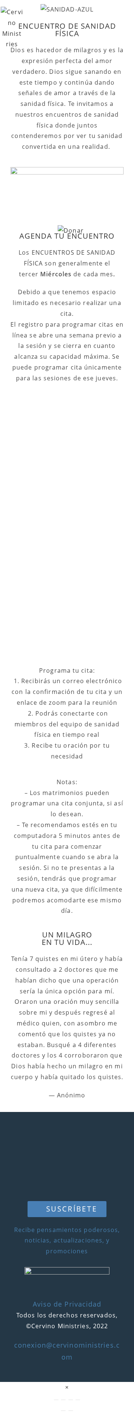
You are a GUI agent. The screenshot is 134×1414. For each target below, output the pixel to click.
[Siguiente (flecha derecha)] (70, 1410)
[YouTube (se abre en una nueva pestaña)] (121, 20)
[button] (67, 1209)
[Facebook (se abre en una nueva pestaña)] (93, 20)
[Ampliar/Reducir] (56, 1400)
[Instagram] (67, 1158)
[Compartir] (70, 1400)
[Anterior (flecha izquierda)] (63, 1410)
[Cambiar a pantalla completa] (63, 1400)
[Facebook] (67, 1135)
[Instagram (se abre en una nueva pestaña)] (107, 20)
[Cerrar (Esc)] (77, 1400)
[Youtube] (67, 1182)
